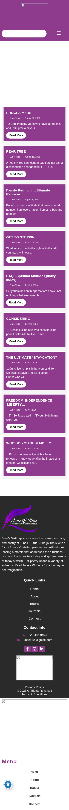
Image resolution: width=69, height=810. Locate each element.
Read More (16, 135)
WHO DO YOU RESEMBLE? (28, 443)
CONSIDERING (18, 319)
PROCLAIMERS (18, 113)
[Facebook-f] (27, 649)
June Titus (15, 118)
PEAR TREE (16, 151)
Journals (34, 611)
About (34, 596)
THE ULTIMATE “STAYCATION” (31, 357)
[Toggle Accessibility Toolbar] (8, 784)
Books (34, 604)
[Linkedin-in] (42, 649)
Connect (35, 618)
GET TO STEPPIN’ (20, 237)
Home (34, 589)
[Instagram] (34, 649)
